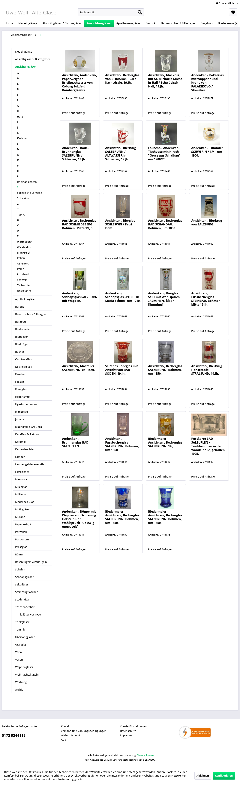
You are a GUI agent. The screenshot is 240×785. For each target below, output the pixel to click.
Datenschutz (128, 731)
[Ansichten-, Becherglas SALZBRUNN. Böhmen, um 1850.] (166, 352)
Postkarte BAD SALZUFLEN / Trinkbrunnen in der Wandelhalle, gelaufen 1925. (208, 446)
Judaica (19, 419)
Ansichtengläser (25, 66)
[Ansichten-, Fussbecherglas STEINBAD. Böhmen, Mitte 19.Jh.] (209, 279)
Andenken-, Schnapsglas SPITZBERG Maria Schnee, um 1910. (123, 297)
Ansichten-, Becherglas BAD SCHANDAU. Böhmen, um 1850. (165, 224)
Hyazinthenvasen (26, 404)
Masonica (21, 479)
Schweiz (22, 280)
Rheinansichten (27, 182)
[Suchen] (140, 12)
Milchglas (21, 487)
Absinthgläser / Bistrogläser (32, 59)
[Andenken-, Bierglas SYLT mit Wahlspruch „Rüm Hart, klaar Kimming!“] (166, 279)
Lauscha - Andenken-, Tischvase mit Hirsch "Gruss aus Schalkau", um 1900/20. (165, 153)
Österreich (23, 263)
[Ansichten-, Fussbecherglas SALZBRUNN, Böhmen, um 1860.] (123, 424)
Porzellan (21, 532)
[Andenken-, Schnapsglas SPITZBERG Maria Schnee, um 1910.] (123, 279)
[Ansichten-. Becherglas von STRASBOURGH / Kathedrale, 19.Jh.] (123, 61)
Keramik (20, 442)
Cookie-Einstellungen (133, 726)
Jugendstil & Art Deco (28, 427)
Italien (21, 258)
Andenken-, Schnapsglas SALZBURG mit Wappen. (79, 297)
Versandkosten (145, 755)
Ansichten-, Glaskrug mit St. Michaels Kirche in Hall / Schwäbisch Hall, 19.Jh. (165, 80)
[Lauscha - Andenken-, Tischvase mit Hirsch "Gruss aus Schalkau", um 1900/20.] (166, 134)
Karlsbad (22, 138)
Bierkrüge (21, 344)
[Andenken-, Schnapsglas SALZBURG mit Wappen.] (80, 279)
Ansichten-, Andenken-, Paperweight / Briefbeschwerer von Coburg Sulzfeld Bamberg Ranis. (79, 82)
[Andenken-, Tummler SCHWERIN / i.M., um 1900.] (209, 134)
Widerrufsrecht (70, 735)
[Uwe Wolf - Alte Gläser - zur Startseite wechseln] (32, 13)
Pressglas (21, 547)
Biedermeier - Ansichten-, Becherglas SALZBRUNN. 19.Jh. (165, 442)
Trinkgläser (22, 622)
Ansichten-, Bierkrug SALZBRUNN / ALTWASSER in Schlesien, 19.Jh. (120, 153)
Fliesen (19, 381)
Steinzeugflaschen (26, 592)
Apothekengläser (26, 299)
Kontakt (66, 726)
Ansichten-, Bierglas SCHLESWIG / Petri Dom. (120, 224)
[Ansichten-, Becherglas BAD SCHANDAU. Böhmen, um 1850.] (166, 206)
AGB (63, 739)
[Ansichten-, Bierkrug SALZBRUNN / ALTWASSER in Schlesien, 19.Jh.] (123, 134)
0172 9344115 (14, 735)
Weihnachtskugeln (27, 674)
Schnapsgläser (24, 577)
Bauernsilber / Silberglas (30, 314)
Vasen (19, 659)
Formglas (21, 389)
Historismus (22, 397)
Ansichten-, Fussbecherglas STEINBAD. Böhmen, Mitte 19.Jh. (206, 299)
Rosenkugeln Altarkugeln (31, 562)
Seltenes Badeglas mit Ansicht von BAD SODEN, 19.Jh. (121, 370)
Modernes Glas (24, 502)
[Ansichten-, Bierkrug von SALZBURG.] (209, 206)
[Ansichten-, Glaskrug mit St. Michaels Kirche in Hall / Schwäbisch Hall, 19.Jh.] (166, 61)
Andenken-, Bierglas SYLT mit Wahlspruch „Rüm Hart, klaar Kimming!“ (164, 299)
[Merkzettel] (233, 12)
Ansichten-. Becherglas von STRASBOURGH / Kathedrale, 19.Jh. (122, 79)
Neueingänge (23, 51)
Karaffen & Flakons (27, 434)
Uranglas (20, 644)
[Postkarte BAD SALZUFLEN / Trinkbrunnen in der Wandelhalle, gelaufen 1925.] (209, 424)
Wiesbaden (24, 247)
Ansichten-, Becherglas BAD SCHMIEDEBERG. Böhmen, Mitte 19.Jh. (79, 224)
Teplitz (21, 214)
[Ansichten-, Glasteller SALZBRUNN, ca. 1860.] (80, 352)
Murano (20, 517)
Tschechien (24, 285)
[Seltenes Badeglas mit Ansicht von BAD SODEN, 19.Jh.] (123, 352)
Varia (18, 652)
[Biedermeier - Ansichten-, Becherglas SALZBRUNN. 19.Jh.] (166, 424)
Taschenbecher (24, 607)
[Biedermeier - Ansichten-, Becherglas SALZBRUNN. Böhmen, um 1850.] (123, 497)
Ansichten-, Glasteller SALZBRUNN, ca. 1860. (78, 368)
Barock (19, 306)
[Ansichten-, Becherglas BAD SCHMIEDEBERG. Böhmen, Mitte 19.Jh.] (80, 206)
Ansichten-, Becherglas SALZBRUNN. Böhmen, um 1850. (165, 370)
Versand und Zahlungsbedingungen (83, 731)
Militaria (20, 494)
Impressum (127, 735)
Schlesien (23, 198)
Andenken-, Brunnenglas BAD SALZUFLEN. (75, 442)
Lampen (20, 457)
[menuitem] (111, 12)
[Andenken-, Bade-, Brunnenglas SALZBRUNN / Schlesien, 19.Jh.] (80, 134)
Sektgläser (21, 584)
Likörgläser (22, 472)
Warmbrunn (24, 241)
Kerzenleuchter (24, 449)
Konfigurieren (224, 775)
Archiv (19, 689)
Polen (20, 269)
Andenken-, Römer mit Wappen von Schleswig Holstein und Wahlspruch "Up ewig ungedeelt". (79, 519)
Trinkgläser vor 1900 (28, 614)
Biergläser (21, 336)
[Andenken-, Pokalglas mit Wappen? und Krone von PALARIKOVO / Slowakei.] (209, 61)
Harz (20, 116)
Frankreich (24, 252)
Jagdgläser (21, 412)
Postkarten (22, 539)
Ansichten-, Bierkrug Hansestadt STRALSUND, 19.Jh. (206, 370)
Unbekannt (24, 290)
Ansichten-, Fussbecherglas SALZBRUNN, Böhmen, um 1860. (122, 444)
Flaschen (20, 374)
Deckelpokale (23, 366)
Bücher (19, 351)
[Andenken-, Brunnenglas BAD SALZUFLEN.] (80, 424)
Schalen (20, 569)
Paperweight (23, 524)
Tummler (21, 629)
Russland (23, 274)
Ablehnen (202, 775)
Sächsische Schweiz (29, 192)
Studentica (22, 599)
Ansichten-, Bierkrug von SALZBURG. (206, 222)
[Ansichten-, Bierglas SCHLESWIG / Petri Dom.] (123, 206)
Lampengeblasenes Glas (30, 464)
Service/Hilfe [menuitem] (227, 3)
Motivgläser (22, 509)
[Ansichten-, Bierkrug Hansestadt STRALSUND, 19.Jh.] (209, 352)
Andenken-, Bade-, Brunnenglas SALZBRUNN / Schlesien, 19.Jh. (75, 153)
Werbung (21, 682)
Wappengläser (24, 667)
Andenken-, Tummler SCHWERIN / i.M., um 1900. (207, 151)
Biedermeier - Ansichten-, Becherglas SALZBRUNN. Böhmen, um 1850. (122, 517)
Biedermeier (23, 329)
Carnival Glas (23, 359)
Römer (19, 554)
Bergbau (20, 321)
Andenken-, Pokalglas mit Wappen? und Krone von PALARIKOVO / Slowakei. (207, 82)
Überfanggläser (25, 637)
